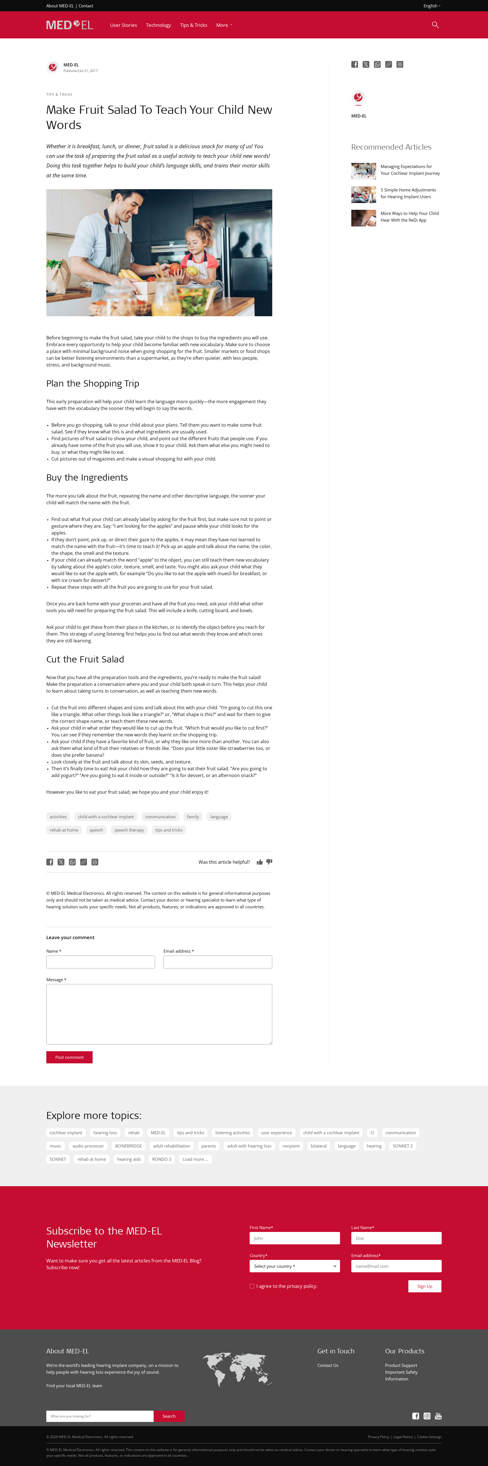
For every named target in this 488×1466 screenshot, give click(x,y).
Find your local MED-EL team (74, 1385)
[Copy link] (83, 862)
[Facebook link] (415, 1416)
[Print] (94, 862)
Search (169, 1416)
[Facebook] (49, 862)
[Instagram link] (427, 1416)
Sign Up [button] (424, 1286)
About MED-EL (60, 5)
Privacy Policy (378, 1436)
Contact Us (327, 1365)
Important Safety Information (401, 1375)
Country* (258, 1255)
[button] (225, 25)
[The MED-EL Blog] (69, 25)
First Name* (261, 1227)
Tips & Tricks (59, 94)
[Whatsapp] (72, 862)
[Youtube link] (438, 1416)
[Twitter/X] (61, 862)
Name (53, 951)
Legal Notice (403, 1436)
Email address (179, 951)
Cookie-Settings (429, 1436)
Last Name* (362, 1227)
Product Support (401, 1365)
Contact (86, 5)
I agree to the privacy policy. (286, 1286)
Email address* (366, 1255)
